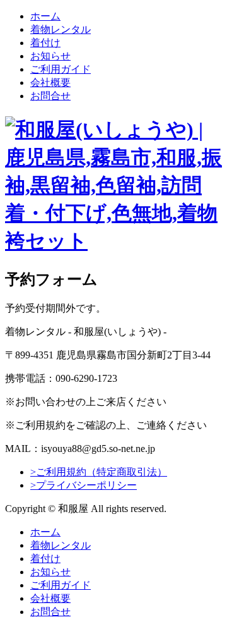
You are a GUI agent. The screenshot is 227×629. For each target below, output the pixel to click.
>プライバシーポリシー (83, 485)
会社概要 (50, 82)
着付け (45, 42)
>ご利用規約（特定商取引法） (98, 472)
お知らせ (50, 56)
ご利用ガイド (60, 69)
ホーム (45, 16)
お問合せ (50, 95)
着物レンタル (60, 29)
